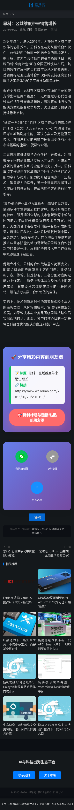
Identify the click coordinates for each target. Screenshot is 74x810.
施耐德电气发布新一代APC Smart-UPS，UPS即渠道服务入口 (54, 644)
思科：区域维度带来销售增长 (30, 23)
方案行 (48, 804)
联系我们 (24, 775)
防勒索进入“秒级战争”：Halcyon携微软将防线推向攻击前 (19, 687)
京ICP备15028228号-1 (50, 792)
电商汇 (70, 804)
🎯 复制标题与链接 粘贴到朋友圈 (37, 418)
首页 (3, 804)
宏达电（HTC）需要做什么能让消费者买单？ (55, 553)
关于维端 (50, 775)
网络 (5, 14)
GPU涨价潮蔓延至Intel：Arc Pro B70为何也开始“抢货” (54, 602)
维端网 (37, 5)
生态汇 (33, 804)
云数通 (11, 804)
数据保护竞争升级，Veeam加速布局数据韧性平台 (54, 687)
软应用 (18, 804)
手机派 (63, 804)
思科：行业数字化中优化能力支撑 (19, 553)
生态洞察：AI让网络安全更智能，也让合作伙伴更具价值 (19, 729)
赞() (54, 29)
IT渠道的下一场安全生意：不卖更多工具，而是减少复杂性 (19, 644)
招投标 (55, 804)
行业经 (40, 804)
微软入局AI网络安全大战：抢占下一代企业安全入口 (54, 729)
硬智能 (26, 804)
